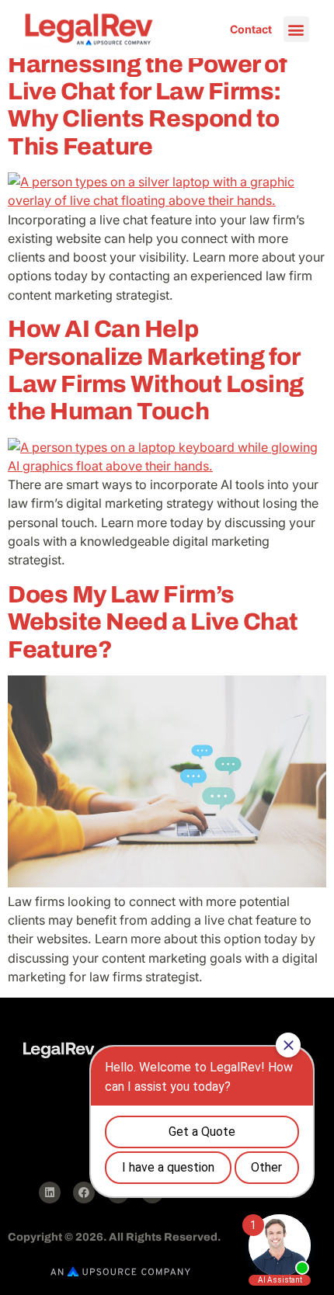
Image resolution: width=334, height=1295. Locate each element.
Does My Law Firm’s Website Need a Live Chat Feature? (153, 622)
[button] (296, 29)
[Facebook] (84, 1192)
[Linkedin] (50, 1192)
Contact (251, 29)
